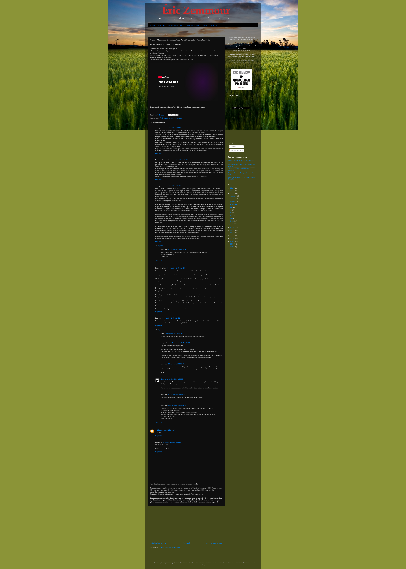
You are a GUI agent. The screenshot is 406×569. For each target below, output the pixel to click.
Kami (162, 379)
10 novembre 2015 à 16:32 (171, 318)
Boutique (205, 25)
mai (231, 213)
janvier (232, 224)
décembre (233, 196)
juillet (231, 207)
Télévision (163, 118)
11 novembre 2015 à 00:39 (174, 379)
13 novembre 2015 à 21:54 (166, 430)
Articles (233, 146)
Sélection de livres (193, 25)
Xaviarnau (246, 563)
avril (231, 215)
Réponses (161, 246)
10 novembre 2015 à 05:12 (179, 160)
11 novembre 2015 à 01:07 (177, 394)
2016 (232, 191)
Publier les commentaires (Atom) (170, 547)
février (232, 221)
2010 (232, 238)
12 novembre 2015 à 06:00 (177, 405)
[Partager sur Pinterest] (177, 115)
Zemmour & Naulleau (174, 118)
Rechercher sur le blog (175, 25)
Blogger (204, 565)
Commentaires (235, 150)
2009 (232, 241)
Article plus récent (158, 543)
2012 (232, 233)
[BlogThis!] (171, 115)
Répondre (158, 153)
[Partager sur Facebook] (175, 115)
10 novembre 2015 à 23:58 (177, 364)
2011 (232, 235)
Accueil (152, 25)
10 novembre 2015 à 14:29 (176, 268)
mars (231, 218)
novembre (233, 199)
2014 (232, 227)
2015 (232, 193)
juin (231, 210)
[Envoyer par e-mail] (169, 115)
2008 (232, 244)
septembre (233, 204)
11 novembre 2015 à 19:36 (177, 249)
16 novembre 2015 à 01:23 (172, 442)
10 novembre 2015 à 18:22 (175, 333)
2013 (232, 230)
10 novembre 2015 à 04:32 (172, 128)
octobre (232, 201)
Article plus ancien (214, 543)
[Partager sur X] (173, 115)
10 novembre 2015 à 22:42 (180, 343)
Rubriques (161, 25)
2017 (232, 188)
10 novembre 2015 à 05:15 (172, 186)
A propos (214, 25)
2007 (232, 247)
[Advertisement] (186, 524)
